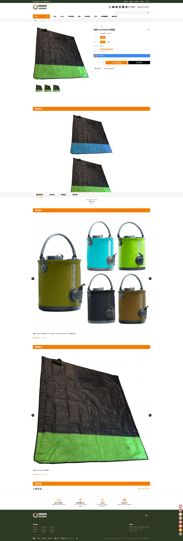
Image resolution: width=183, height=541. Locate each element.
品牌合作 (35, 531)
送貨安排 (142, 1)
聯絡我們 (114, 16)
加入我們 (52, 529)
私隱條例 (43, 527)
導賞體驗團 (104, 16)
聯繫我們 (126, 1)
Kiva (102, 26)
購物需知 (137, 1)
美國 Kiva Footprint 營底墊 (41, 470)
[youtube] (180, 522)
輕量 (103, 37)
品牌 (79, 16)
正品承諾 (43, 531)
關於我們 (131, 1)
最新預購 (71, 16)
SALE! (62, 16)
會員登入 (142, 7)
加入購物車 (91, 341)
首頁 (55, 16)
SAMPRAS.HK (147, 538)
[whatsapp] (180, 506)
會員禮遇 (87, 16)
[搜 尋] (148, 12)
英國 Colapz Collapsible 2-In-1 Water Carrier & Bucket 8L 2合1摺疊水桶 (54, 333)
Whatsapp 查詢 (109, 68)
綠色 (108, 42)
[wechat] (180, 530)
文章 (95, 16)
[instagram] (180, 514)
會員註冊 (147, 7)
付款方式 (35, 527)
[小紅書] (180, 526)
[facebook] (180, 518)
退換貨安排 (35, 529)
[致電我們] (180, 510)
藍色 (103, 42)
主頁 (35, 20)
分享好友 (98, 68)
